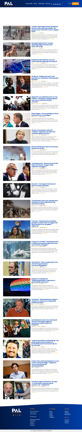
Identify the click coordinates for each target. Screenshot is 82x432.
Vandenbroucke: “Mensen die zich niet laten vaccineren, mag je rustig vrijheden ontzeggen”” (45, 165)
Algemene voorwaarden (35, 419)
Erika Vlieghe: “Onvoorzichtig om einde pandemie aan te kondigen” (45, 114)
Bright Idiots (49, 430)
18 (45, 304)
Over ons (47, 3)
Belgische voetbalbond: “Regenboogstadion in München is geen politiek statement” (43, 280)
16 (45, 283)
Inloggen (66, 411)
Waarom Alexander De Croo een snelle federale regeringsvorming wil (44, 60)
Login (70, 3)
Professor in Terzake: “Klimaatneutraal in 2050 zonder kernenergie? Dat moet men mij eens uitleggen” (45, 243)
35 (47, 168)
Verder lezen (52, 38)
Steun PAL (67, 421)
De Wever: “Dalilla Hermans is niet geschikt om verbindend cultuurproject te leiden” (45, 78)
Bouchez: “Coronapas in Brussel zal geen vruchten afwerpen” (44, 184)
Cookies (31, 422)
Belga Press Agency (37, 103)
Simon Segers (36, 116)
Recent (35, 3)
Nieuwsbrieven (68, 414)
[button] (62, 3)
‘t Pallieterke (28, 3)
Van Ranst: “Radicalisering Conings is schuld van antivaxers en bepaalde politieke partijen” (44, 301)
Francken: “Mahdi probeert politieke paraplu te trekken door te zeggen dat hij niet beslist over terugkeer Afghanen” (45, 223)
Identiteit (51, 413)
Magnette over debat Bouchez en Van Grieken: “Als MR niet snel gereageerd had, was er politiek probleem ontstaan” (44, 99)
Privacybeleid (32, 420)
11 (46, 326)
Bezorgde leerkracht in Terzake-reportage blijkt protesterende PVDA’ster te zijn (43, 44)
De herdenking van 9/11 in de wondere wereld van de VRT (45, 147)
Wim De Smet (36, 168)
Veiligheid (51, 415)
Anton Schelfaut (37, 81)
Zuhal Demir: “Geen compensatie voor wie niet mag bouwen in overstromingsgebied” (45, 263)
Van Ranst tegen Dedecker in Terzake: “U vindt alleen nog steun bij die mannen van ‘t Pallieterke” (45, 383)
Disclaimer (32, 425)
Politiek (50, 411)
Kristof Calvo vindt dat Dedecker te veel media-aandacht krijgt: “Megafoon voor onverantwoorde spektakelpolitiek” (45, 363)
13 (47, 246)
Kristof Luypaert (37, 326)
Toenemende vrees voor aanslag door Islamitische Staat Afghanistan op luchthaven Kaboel (45, 202)
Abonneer (75, 3)
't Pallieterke (51, 417)
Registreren (67, 413)
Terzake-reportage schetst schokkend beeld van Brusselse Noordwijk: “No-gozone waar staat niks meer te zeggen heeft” (45, 29)
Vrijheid (50, 414)
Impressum (32, 423)
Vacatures (67, 422)
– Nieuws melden (56, 4)
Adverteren (41, 3)
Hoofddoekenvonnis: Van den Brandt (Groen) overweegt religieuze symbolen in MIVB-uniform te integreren (44, 322)
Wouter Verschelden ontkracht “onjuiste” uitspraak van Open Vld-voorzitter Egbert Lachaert (44, 131)
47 (47, 81)
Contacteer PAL (33, 416)
